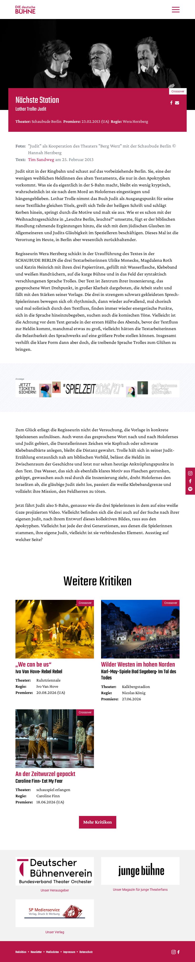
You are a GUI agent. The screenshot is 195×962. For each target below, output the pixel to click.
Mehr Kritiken (97, 822)
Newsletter (36, 952)
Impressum (69, 952)
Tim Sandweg (41, 159)
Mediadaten (52, 952)
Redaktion (20, 952)
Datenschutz (86, 952)
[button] (171, 102)
